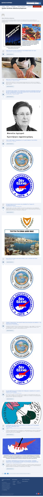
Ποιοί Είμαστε (18, 481)
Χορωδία (7, 428)
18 (14, 473)
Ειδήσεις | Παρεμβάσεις (21, 6)
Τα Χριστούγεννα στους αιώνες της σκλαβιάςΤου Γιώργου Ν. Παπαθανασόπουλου (20, 204)
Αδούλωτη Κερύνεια (9, 51)
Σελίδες (7, 6)
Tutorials (14, 484)
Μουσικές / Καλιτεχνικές (20, 428)
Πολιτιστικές (28, 428)
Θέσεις (21, 51)
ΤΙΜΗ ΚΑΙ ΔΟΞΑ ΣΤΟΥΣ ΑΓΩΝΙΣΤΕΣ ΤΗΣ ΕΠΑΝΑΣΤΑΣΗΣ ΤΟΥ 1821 (21, 50)
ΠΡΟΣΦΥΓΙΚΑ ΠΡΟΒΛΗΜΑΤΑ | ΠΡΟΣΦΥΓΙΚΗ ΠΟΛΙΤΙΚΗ (19, 482)
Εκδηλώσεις (13, 6)
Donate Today (14, 482)
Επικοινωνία (30, 6)
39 (24, 473)
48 (28, 473)
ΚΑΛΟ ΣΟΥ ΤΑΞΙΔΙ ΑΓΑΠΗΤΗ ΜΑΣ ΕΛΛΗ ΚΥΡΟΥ (16, 79)
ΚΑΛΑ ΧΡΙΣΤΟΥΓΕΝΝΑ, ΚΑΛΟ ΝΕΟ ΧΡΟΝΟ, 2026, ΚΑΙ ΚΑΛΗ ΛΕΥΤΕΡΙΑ (21, 258)
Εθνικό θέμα (14, 51)
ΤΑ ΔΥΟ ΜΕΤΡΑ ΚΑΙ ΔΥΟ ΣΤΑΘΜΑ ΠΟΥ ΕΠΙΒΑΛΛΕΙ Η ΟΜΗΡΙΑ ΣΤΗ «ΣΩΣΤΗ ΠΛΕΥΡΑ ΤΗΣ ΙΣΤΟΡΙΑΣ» (23, 391)
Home (2, 9)
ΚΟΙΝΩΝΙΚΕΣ (17, 80)
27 (18, 473)
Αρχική (3, 6)
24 (17, 473)
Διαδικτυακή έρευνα (25, 481)
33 (21, 473)
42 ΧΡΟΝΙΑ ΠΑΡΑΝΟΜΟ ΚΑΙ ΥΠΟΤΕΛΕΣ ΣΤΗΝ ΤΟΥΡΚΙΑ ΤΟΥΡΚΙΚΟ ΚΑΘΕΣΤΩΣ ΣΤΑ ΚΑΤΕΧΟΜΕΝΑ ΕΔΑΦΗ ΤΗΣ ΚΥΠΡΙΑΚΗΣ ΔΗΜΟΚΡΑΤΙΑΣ (22, 461)
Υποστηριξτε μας (37, 6)
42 (25, 473)
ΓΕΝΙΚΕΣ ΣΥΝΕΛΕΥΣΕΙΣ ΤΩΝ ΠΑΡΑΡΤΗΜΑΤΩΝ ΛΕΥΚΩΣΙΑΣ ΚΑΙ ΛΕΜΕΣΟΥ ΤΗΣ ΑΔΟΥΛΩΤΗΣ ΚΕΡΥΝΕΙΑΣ (23, 323)
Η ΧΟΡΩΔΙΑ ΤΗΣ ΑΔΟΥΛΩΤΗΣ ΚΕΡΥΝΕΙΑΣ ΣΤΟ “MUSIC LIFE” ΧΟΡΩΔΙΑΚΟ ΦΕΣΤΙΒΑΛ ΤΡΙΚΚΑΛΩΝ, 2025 (22, 426)
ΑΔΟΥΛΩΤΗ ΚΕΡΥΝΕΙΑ (7, 3)
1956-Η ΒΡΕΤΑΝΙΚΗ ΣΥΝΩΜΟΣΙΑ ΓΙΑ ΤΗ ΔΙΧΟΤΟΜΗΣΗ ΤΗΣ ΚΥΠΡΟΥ (21, 140)
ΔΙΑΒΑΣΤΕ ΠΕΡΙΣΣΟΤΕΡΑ (10, 54)
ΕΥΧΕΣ (13, 259)
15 (13, 473)
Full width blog (14, 481)
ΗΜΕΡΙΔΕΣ (17, 94)
